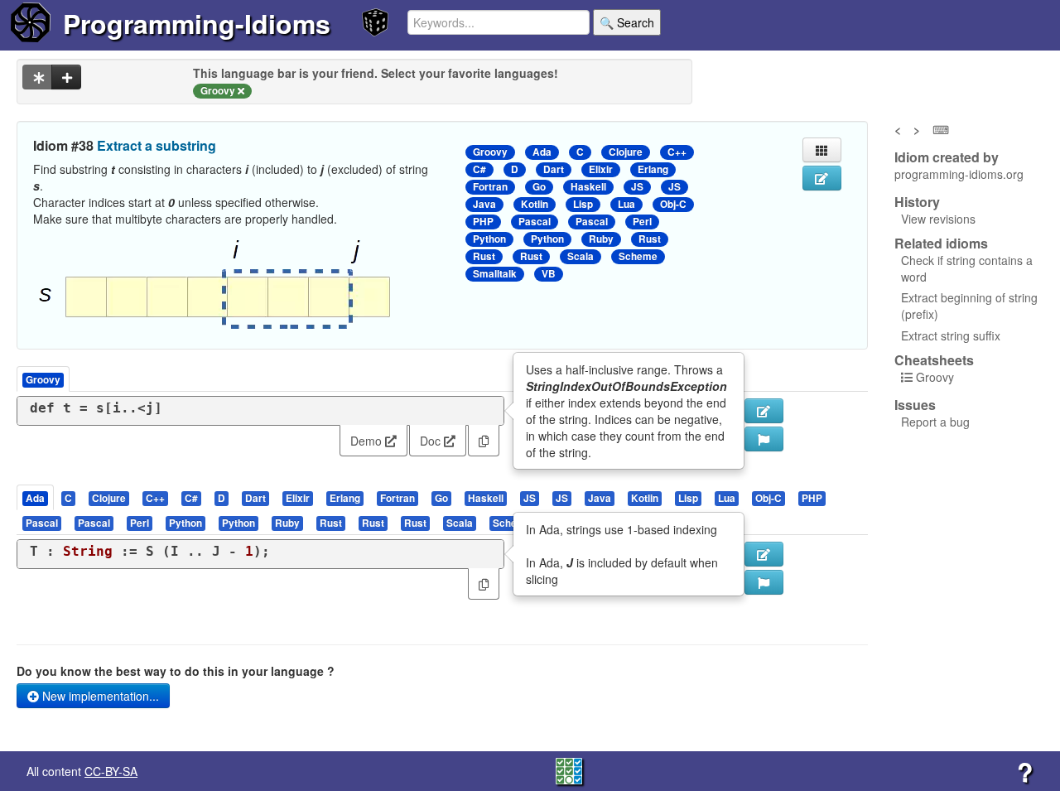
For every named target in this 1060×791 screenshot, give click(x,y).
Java (484, 204)
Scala (580, 256)
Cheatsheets (934, 359)
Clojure (626, 152)
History (917, 202)
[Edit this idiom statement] (821, 178)
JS (637, 187)
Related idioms (941, 243)
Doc (432, 440)
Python (489, 239)
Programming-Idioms (196, 23)
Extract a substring (156, 145)
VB (549, 274)
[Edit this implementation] (763, 554)
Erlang (653, 169)
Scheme (638, 256)
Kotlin (534, 204)
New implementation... (99, 695)
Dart (553, 169)
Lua (626, 204)
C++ (677, 152)
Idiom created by (946, 157)
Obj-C (673, 204)
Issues (915, 405)
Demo (367, 440)
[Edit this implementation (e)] (763, 410)
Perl (642, 222)
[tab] (36, 497)
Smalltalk (495, 274)
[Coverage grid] (569, 769)
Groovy (490, 152)
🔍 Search (627, 22)
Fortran (490, 187)
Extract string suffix (950, 335)
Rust (649, 239)
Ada (542, 152)
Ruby (601, 239)
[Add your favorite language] (66, 77)
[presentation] (35, 497)
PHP (483, 222)
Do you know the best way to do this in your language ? (176, 671)
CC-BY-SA (110, 771)
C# (479, 169)
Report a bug (935, 421)
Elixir (601, 169)
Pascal (534, 222)
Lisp (583, 204)
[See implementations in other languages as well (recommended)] (37, 77)
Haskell (588, 187)
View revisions (938, 218)
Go (539, 187)
